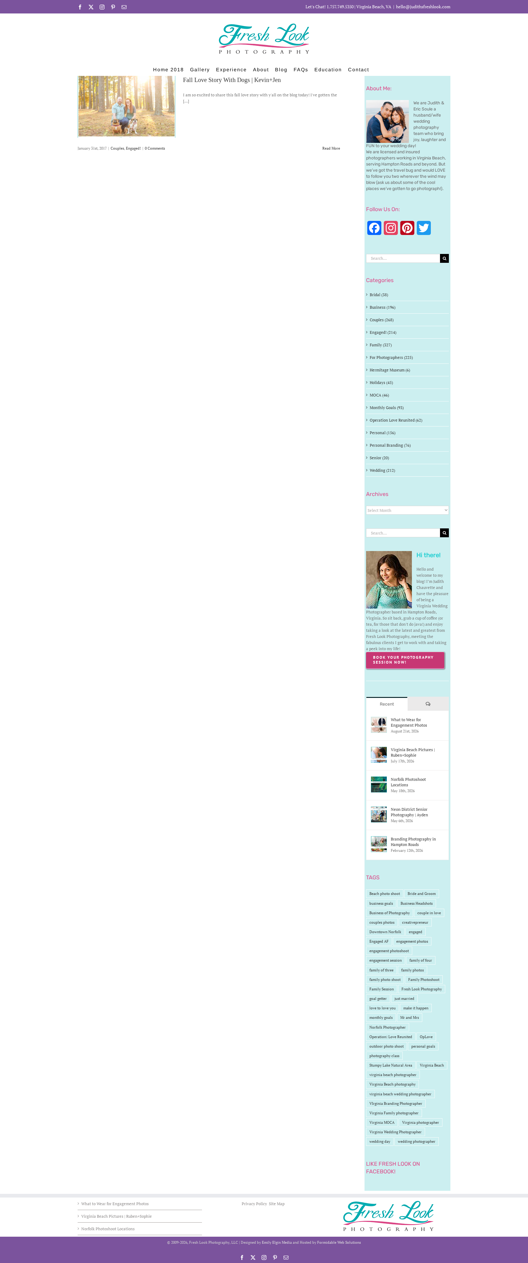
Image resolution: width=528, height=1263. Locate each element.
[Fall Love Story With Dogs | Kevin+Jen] (126, 107)
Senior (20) (379, 457)
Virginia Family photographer (394, 1113)
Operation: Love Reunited (390, 1036)
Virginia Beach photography (392, 1084)
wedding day (379, 1141)
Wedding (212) (382, 470)
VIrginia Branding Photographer (395, 1103)
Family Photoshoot (423, 979)
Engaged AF (379, 941)
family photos (412, 970)
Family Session (381, 989)
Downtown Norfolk (385, 932)
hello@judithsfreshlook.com (423, 6)
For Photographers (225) (391, 357)
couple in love (429, 913)
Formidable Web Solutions (339, 1242)
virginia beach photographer (392, 1074)
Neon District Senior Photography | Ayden (409, 812)
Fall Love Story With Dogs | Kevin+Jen (232, 79)
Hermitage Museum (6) (390, 370)
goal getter (378, 998)
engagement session (385, 960)
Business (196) (382, 307)
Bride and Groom (422, 893)
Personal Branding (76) (390, 445)
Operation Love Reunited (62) (396, 420)
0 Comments (155, 148)
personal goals (423, 1046)
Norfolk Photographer (387, 1027)
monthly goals (381, 1017)
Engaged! (133, 148)
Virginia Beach (432, 1065)
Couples (117, 148)
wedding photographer (416, 1141)
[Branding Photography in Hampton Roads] (379, 839)
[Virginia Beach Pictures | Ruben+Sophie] (379, 750)
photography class (384, 1055)
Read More (331, 148)
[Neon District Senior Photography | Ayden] (379, 809)
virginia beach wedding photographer (400, 1094)
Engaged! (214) (383, 332)
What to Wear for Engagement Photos (409, 722)
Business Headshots (417, 903)
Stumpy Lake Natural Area (390, 1065)
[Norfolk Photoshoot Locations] (379, 779)
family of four (420, 960)
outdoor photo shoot (386, 1046)
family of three (381, 970)
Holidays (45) (381, 382)
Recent (387, 704)
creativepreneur (415, 922)
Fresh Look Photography (422, 989)
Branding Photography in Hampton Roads (413, 841)
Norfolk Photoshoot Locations (408, 782)
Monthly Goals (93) (387, 407)
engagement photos (412, 941)
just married (404, 998)
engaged (415, 932)
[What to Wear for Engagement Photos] (379, 720)
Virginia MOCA (381, 1122)
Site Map (276, 1203)
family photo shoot (385, 979)
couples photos (381, 922)
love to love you (382, 1008)
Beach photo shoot (384, 893)
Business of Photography (389, 913)
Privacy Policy (255, 1203)
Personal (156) (382, 432)
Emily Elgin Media (277, 1242)
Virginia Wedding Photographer (395, 1132)
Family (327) (381, 345)
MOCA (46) (379, 395)
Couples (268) (382, 319)
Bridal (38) (379, 294)
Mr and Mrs (409, 1017)
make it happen (415, 1008)
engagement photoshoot (389, 950)
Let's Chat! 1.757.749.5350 (330, 6)
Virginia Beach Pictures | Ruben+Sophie (413, 752)
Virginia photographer (420, 1122)
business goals (381, 903)
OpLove (426, 1036)
